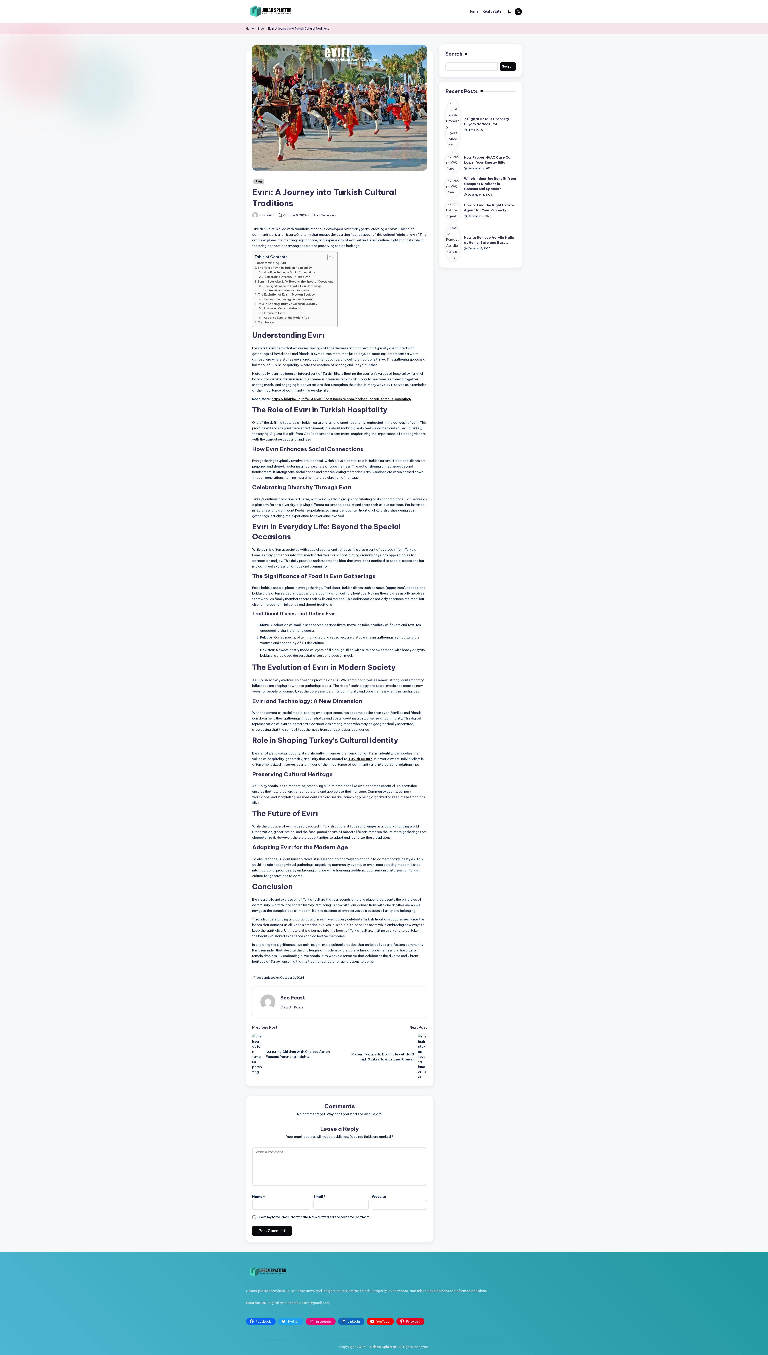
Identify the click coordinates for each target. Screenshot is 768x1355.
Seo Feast (292, 998)
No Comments (326, 215)
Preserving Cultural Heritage (282, 308)
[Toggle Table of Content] (328, 257)
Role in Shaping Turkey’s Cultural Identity (287, 304)
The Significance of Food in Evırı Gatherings (292, 286)
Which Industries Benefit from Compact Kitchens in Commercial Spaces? (490, 183)
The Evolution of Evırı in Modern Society (286, 294)
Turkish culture (360, 759)
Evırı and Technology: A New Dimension (289, 299)
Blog (261, 28)
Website (379, 1196)
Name (258, 1196)
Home (250, 28)
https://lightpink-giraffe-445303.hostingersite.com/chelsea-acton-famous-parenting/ (341, 399)
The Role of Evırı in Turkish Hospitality (285, 268)
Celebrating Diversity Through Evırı (287, 276)
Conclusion (266, 322)
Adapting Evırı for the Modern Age (286, 317)
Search (453, 54)
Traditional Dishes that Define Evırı (289, 290)
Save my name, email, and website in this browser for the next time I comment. (314, 1217)
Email (319, 1196)
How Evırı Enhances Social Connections (290, 272)
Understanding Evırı (271, 263)
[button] (291, 1007)
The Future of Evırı (271, 313)
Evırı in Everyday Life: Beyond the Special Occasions (295, 281)
